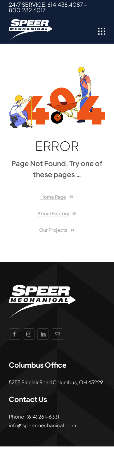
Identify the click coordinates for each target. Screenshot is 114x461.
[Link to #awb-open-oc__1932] (101, 31)
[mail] (57, 334)
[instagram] (28, 334)
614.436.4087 (65, 4)
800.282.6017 (27, 9)
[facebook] (14, 334)
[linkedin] (43, 334)
